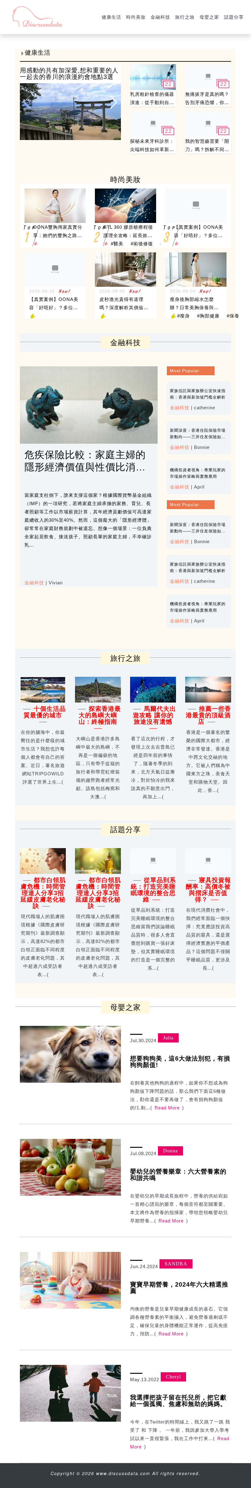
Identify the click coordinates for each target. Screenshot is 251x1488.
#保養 (233, 315)
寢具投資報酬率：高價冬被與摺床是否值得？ (208, 890)
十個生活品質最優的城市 (45, 712)
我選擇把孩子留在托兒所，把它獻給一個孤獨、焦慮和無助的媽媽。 (178, 1400)
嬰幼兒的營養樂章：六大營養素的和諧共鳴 (178, 1174)
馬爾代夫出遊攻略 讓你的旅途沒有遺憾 (154, 715)
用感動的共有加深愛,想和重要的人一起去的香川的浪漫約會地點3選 (69, 73)
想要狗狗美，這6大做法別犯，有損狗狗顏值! (180, 1061)
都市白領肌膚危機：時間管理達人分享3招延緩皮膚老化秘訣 (43, 893)
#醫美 (117, 243)
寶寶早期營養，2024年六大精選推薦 (179, 1287)
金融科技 (160, 17)
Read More (167, 1107)
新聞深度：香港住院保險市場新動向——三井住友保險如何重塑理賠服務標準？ (198, 437)
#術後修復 (142, 243)
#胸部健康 (208, 315)
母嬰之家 (209, 17)
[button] (114, 102)
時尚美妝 (136, 17)
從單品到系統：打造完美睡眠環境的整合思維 (153, 890)
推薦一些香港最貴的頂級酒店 (208, 715)
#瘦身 (183, 315)
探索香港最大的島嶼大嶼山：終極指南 (100, 715)
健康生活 (111, 17)
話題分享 (234, 17)
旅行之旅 (185, 17)
